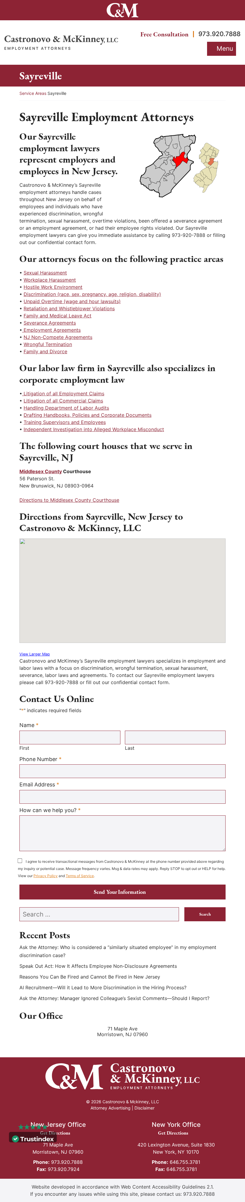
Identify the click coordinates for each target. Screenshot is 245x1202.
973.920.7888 (219, 34)
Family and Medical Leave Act (57, 316)
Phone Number (40, 759)
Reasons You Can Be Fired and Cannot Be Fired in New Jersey (89, 977)
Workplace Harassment (50, 280)
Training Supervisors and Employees (65, 422)
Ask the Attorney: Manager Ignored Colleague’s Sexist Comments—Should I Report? (114, 998)
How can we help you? (50, 810)
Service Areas (32, 93)
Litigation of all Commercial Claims (63, 401)
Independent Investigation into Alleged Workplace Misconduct (94, 429)
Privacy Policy (45, 876)
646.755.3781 (176, 1162)
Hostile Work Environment (53, 287)
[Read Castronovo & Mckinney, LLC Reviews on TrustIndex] (33, 1138)
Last (129, 748)
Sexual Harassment (45, 273)
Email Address (39, 784)
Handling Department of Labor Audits (66, 408)
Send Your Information (120, 891)
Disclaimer (144, 1107)
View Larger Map (34, 654)
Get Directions (58, 1133)
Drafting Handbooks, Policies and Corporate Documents (87, 415)
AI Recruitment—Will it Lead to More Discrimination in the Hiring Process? (102, 987)
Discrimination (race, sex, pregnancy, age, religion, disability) (92, 294)
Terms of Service (80, 876)
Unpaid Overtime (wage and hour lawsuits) (72, 301)
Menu (225, 48)
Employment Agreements (51, 330)
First (24, 748)
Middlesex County (40, 471)
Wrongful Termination (48, 344)
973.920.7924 (58, 1169)
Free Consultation (164, 34)
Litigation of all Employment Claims (63, 393)
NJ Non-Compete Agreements (58, 337)
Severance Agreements (50, 323)
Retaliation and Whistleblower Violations (69, 308)
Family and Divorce (45, 351)
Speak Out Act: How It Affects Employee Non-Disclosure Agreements (98, 966)
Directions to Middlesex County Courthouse (69, 500)
